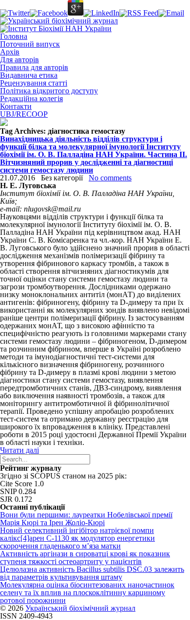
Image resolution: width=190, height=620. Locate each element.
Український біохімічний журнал (80, 608)
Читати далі (19, 450)
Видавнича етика (28, 75)
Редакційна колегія (31, 98)
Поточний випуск (30, 44)
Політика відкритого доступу (49, 91)
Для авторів (19, 59)
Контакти (16, 106)
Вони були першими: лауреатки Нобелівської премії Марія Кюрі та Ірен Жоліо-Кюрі (86, 519)
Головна (13, 36)
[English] (4, 123)
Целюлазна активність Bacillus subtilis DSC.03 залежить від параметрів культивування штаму (92, 573)
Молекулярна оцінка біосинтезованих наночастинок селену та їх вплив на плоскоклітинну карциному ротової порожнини (87, 592)
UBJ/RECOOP (24, 114)
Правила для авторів (34, 67)
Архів (9, 52)
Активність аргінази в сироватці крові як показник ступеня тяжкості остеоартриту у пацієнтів (85, 557)
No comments (110, 178)
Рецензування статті (33, 83)
